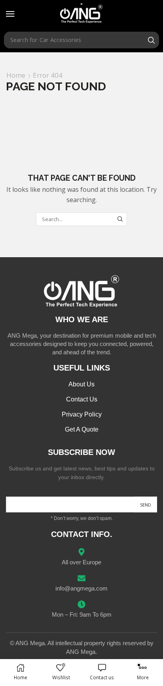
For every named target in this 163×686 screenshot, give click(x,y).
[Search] (151, 40)
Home (15, 75)
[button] (10, 14)
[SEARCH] (120, 219)
